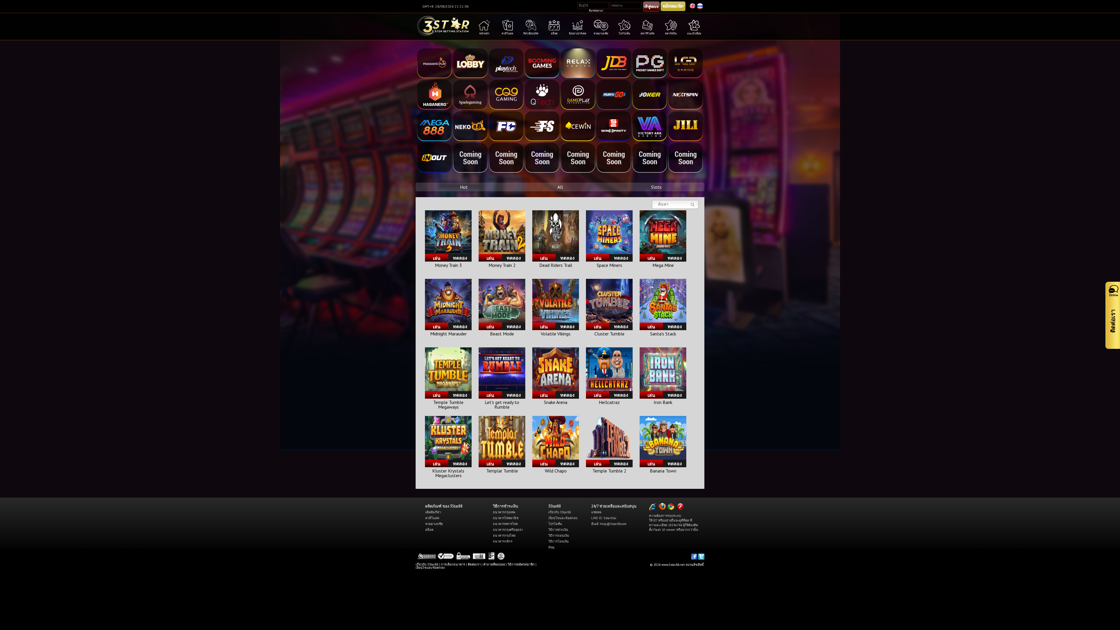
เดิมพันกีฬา (433, 512)
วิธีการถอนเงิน (558, 535)
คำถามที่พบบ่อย (494, 564)
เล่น (436, 258)
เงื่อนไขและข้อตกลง (562, 518)
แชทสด (596, 512)
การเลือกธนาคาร (453, 564)
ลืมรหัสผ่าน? (596, 10)
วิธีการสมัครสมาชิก (521, 564)
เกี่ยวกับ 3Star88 (559, 512)
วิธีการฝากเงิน (558, 530)
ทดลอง (460, 258)
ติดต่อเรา (474, 564)
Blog (551, 547)
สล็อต (429, 530)
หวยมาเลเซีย (434, 524)
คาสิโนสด (432, 518)
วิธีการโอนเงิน (558, 541)
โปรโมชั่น (555, 524)
